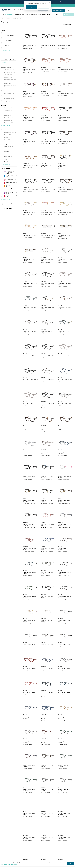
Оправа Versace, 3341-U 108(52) (65, 141)
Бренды (48, 14)
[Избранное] (60, 14)
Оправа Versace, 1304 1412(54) (48, 212)
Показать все (6, 50)
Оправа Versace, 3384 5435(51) (65, 69)
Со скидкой (8, 208)
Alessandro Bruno (9, 35)
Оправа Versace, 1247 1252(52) (48, 235)
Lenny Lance (8, 156)
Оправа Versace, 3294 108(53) (65, 189)
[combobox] (68, 24)
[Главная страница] (6, 10)
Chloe (6, 149)
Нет (44, 7)
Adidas (6, 33)
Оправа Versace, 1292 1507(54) (30, 235)
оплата (55, 1)
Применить (4, 62)
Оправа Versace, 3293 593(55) (30, 212)
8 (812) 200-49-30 (18, 9)
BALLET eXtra (8, 40)
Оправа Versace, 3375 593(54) (65, 93)
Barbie (6, 45)
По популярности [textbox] (66, 24)
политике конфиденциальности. (9, 864)
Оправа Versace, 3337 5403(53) (30, 165)
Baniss (6, 43)
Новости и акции (42, 14)
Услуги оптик (25, 14)
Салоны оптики (18, 14)
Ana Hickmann (8, 38)
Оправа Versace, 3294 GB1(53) (48, 189)
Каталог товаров (9, 14)
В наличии (8, 204)
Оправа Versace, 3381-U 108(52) (48, 93)
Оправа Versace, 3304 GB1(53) (30, 189)
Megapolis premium (9, 159)
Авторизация (69, 10)
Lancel (6, 154)
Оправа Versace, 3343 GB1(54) (48, 141)
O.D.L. (6, 161)
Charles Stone (8, 146)
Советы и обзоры (33, 14)
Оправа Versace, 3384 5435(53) (48, 69)
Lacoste (7, 151)
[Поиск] (57, 14)
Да (31, 7)
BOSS (6, 48)
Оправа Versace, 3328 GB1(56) (48, 45)
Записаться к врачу (58, 10)
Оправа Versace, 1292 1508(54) (65, 212)
